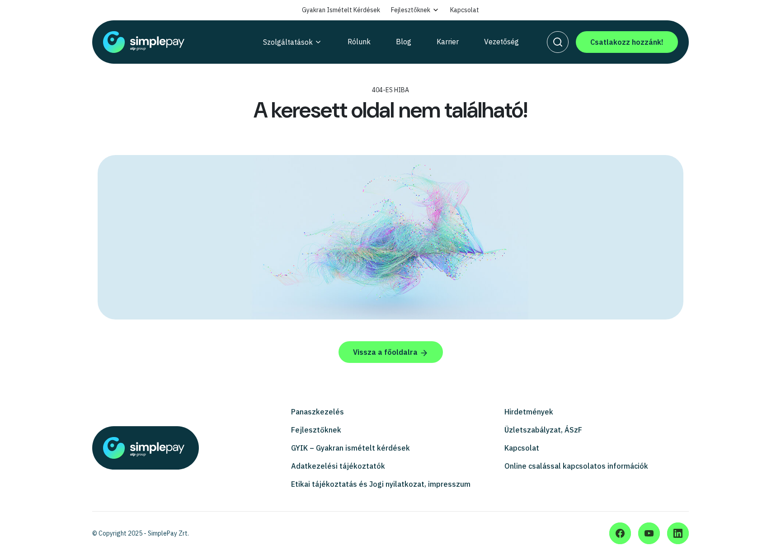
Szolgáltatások (288, 42)
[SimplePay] (161, 42)
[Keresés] (558, 42)
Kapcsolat (464, 10)
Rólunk (359, 41)
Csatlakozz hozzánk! (626, 42)
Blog (403, 41)
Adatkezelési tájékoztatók (338, 465)
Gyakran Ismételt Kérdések (341, 10)
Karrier (448, 41)
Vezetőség (501, 41)
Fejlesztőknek (316, 429)
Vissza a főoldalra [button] (386, 352)
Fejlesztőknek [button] (410, 10)
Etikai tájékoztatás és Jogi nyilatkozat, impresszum (380, 484)
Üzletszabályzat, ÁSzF (543, 429)
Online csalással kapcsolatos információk (576, 465)
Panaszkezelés (317, 411)
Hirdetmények (528, 411)
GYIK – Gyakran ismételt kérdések (350, 447)
